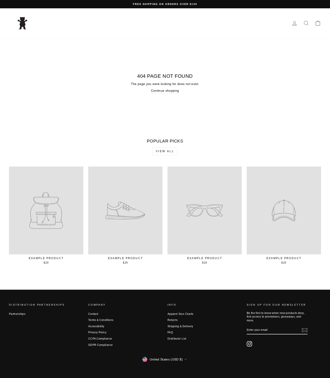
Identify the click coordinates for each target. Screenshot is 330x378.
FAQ (170, 332)
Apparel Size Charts (180, 314)
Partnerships (17, 314)
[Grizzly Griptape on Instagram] (249, 344)
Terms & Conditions (100, 320)
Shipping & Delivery (180, 326)
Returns (172, 320)
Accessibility (96, 326)
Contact (93, 314)
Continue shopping (165, 90)
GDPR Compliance (100, 345)
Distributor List (176, 338)
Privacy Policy (97, 332)
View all (165, 151)
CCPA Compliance (100, 338)
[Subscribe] (305, 330)
